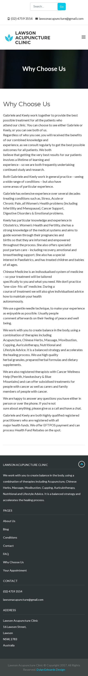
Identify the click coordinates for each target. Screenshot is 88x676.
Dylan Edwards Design (51, 669)
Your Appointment (15, 570)
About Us (9, 521)
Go (61, 6)
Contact (8, 545)
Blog (6, 529)
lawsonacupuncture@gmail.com (61, 18)
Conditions (10, 537)
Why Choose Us (13, 562)
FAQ (6, 554)
